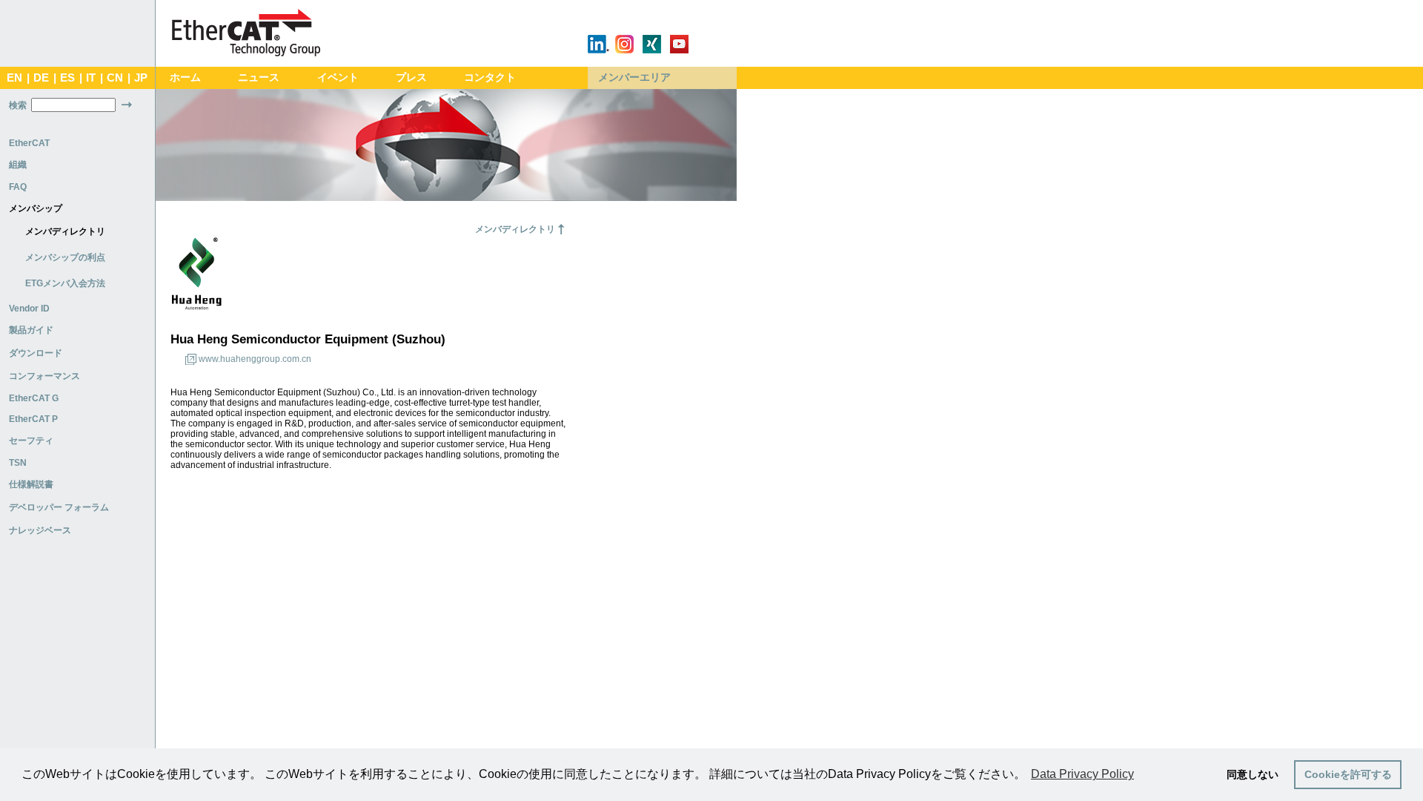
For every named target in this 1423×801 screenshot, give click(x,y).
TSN (18, 463)
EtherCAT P (33, 419)
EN (14, 78)
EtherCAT (29, 143)
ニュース (258, 77)
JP (140, 78)
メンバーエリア (634, 77)
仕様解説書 (31, 484)
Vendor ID (29, 308)
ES (67, 78)
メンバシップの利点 (65, 257)
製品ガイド (31, 330)
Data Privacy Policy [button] (1082, 774)
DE (41, 78)
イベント (338, 77)
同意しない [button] (1252, 774)
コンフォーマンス (44, 376)
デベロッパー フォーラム (59, 507)
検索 (18, 105)
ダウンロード (35, 353)
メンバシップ (35, 208)
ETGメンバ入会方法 (65, 283)
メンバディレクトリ (65, 231)
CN (115, 78)
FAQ (18, 187)
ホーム (185, 77)
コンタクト (490, 77)
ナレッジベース (40, 530)
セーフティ (31, 440)
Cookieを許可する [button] (1348, 774)
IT (91, 78)
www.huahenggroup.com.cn (255, 359)
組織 (18, 164)
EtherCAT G (34, 398)
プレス (411, 77)
